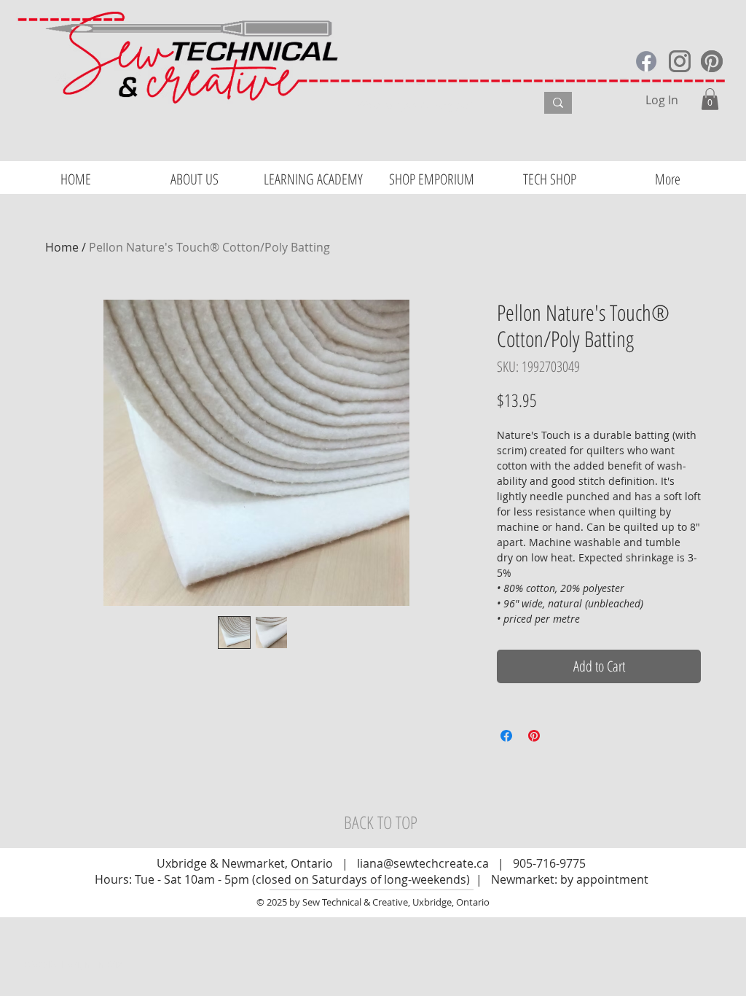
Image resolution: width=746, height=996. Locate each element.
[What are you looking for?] (558, 103)
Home (62, 247)
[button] (710, 99)
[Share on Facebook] (506, 735)
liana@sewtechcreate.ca (423, 863)
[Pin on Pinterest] (534, 735)
